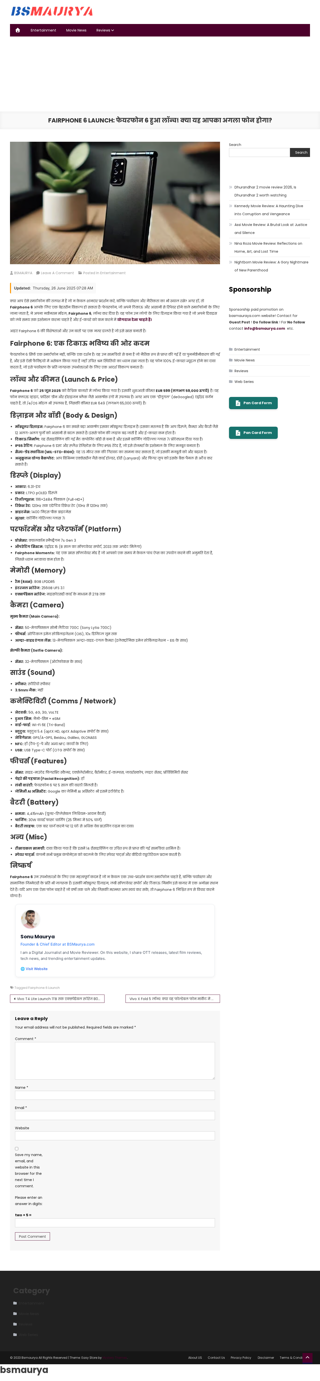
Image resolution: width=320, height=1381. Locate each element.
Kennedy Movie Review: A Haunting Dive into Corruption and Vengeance (268, 209)
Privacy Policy (241, 1358)
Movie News (76, 30)
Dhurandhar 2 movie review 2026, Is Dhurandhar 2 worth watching (265, 191)
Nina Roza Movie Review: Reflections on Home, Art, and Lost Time (268, 247)
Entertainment (43, 30)
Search (235, 144)
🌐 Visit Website (34, 969)
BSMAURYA (23, 272)
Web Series (244, 381)
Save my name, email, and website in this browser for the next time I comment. (28, 1170)
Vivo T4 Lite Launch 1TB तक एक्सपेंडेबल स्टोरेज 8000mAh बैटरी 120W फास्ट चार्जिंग (60, 998)
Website (22, 1128)
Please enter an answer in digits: (28, 1200)
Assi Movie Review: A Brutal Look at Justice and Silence (270, 228)
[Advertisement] (160, 74)
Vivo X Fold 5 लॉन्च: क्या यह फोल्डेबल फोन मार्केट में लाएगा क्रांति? (175, 998)
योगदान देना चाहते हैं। (134, 319)
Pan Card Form (258, 402)
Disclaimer (266, 1358)
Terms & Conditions (295, 1358)
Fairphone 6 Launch (44, 987)
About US (195, 1358)
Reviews (103, 30)
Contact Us (216, 1358)
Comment (25, 1038)
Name (21, 1087)
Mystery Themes (114, 1358)
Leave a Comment (57, 272)
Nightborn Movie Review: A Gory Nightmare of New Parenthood (271, 266)
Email (21, 1107)
